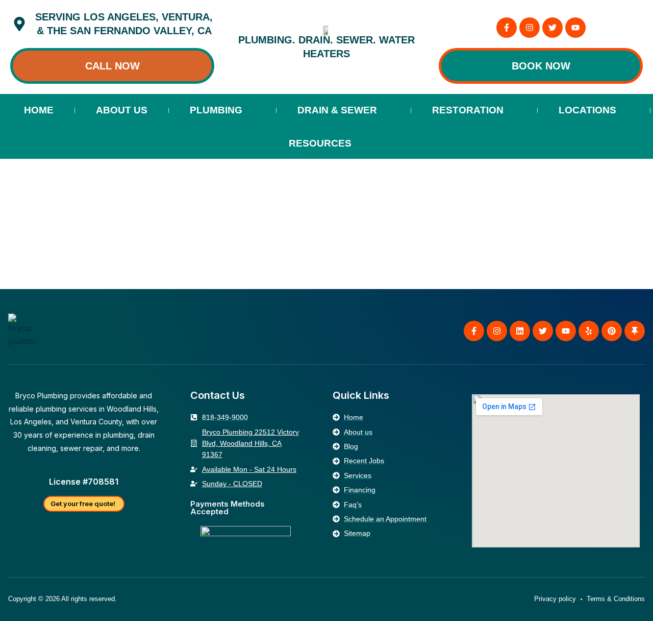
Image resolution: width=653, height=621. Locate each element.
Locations (587, 110)
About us (121, 110)
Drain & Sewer (337, 110)
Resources (320, 143)
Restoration (468, 110)
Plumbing (216, 110)
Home (39, 110)
